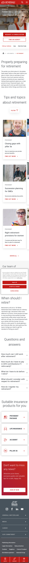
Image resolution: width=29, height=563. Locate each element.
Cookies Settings (14, 290)
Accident (14, 440)
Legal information (7, 546)
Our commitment (8, 534)
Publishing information (8, 542)
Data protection (19, 546)
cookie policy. (19, 278)
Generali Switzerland (10, 515)
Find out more (10, 156)
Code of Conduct (22, 549)
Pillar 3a (13, 451)
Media (4, 521)
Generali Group (20, 552)
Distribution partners (8, 552)
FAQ (14, 46)
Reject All (14, 282)
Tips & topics (6, 46)
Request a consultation (14, 34)
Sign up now (14, 490)
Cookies (4, 549)
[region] (14, 281)
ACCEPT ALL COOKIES (14, 286)
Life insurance (16, 429)
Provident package (14, 417)
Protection (22, 46)
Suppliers (12, 549)
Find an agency (14, 39)
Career (5, 528)
